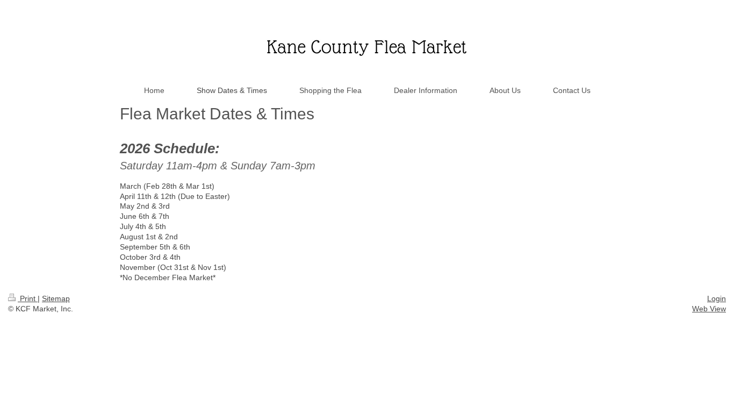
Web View (709, 308)
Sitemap (56, 298)
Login (716, 298)
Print (28, 298)
